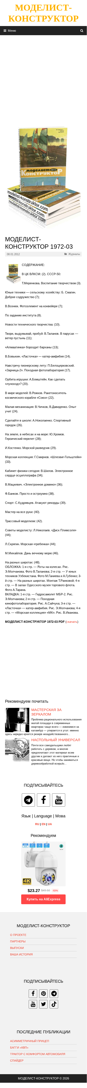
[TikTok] (54, 1004)
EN (43, 824)
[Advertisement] (43, 79)
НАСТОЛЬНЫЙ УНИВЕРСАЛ (55, 740)
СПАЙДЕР (16, 1060)
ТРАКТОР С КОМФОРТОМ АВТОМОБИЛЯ (37, 1054)
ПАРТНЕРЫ (17, 941)
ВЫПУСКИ (17, 948)
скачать (71, 621)
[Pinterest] (43, 993)
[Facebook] (43, 800)
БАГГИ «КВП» (19, 1047)
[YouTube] (58, 800)
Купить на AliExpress (43, 899)
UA (50, 824)
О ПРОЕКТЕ (18, 935)
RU (37, 824)
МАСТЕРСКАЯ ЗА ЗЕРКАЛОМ (46, 712)
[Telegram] (28, 800)
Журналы (74, 254)
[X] (43, 1004)
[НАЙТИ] (82, 30)
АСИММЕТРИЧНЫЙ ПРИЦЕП (29, 1041)
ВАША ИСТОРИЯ (21, 954)
